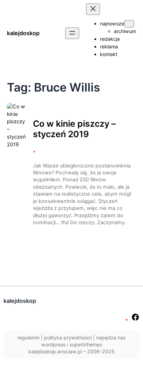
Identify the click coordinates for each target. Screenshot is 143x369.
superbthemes (85, 344)
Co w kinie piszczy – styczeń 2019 (74, 129)
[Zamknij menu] (93, 9)
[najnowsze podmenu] (129, 24)
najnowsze (112, 23)
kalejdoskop (23, 33)
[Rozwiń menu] (72, 33)
